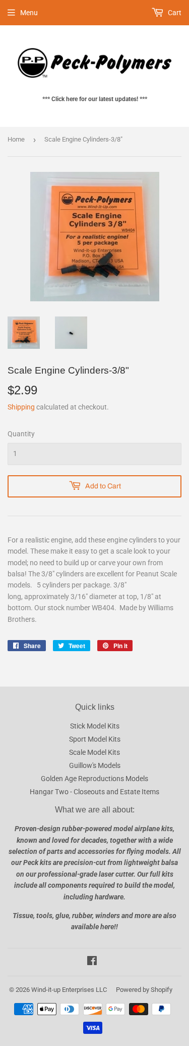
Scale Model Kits (94, 752)
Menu (29, 13)
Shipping (21, 407)
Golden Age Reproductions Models (94, 779)
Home (16, 139)
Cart (173, 13)
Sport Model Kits (94, 739)
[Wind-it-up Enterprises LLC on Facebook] (92, 962)
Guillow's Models (94, 765)
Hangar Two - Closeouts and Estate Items (94, 792)
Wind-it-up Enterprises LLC (69, 989)
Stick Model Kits (94, 726)
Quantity (21, 434)
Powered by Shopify (144, 989)
